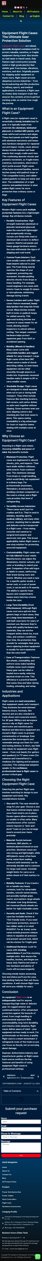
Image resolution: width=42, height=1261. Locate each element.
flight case (21, 997)
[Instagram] (21, 7)
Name (4, 1118)
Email (4, 1126)
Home (5, 11)
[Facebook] (15, 7)
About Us (17, 11)
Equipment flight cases (13, 46)
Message (5, 1141)
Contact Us (8, 16)
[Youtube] (18, 7)
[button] (21, 21)
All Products (33, 11)
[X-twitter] (24, 7)
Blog (21, 16)
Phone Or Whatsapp (11, 1134)
